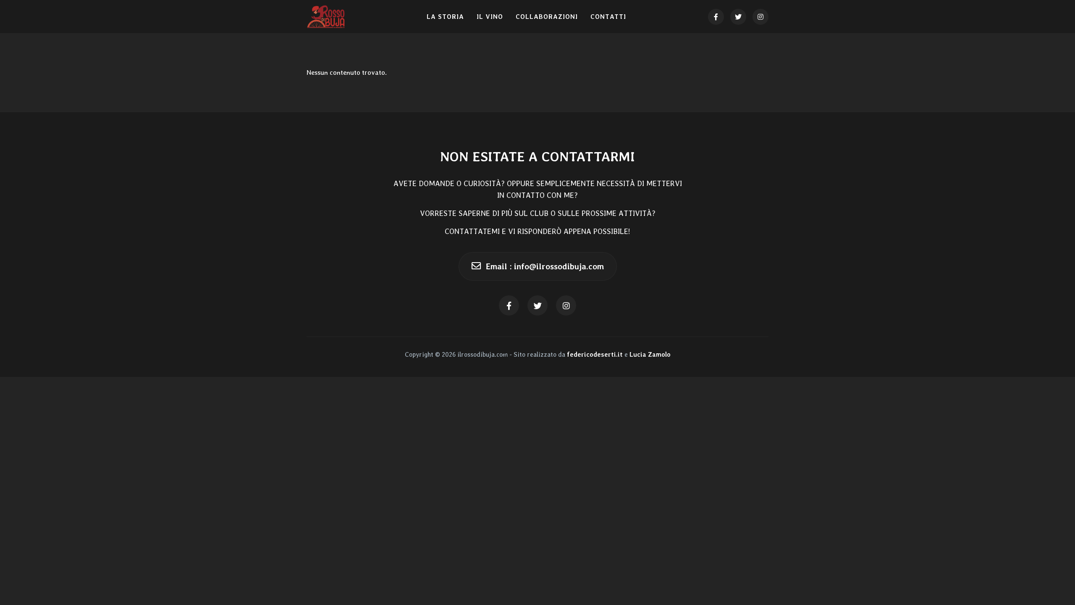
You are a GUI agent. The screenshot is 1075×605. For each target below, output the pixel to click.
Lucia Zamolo (650, 354)
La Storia (445, 17)
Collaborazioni (547, 17)
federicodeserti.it (595, 354)
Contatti (608, 17)
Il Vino (490, 17)
